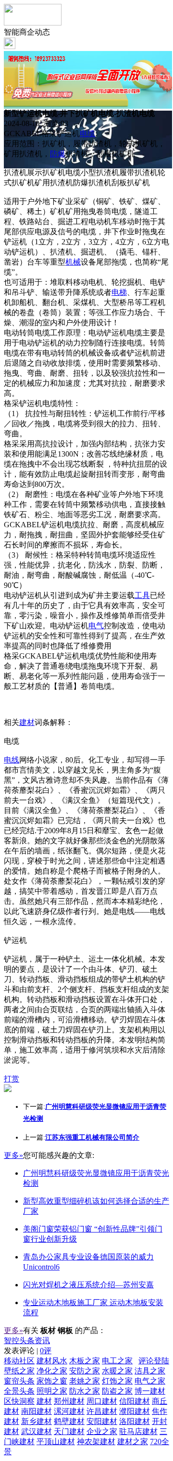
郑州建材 (69, 1401)
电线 (11, 760)
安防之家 (84, 1371)
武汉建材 (36, 1431)
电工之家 (117, 1361)
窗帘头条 (19, 1381)
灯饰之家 (117, 1381)
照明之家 (52, 1391)
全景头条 (19, 1391)
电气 (96, 626)
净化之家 (52, 1371)
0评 (45, 1351)
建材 (27, 722)
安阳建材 (101, 1421)
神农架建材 (96, 1441)
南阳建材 (36, 1411)
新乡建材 (36, 1421)
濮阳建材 (134, 1411)
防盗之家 (117, 1391)
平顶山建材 (56, 1441)
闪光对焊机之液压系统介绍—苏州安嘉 (88, 1285)
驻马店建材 (138, 1431)
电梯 (119, 292)
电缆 (87, 133)
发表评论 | (27, 1351)
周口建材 (101, 1401)
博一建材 (150, 1391)
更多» (13, 1155)
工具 (142, 595)
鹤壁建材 (69, 1421)
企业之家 (101, 1431)
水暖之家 (117, 1371)
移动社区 (19, 1361)
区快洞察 (19, 1401)
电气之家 (150, 1381)
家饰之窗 (52, 1381)
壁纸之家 (19, 1371)
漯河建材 (69, 1411)
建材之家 (132, 1441)
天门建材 (69, 1431)
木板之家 (84, 1361)
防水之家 (84, 1391)
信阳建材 (134, 1401)
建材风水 (52, 1361)
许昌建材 (101, 1411)
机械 (73, 262)
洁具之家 (150, 1371)
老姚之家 (84, 1381)
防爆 (57, 154)
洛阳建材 (134, 1421)
